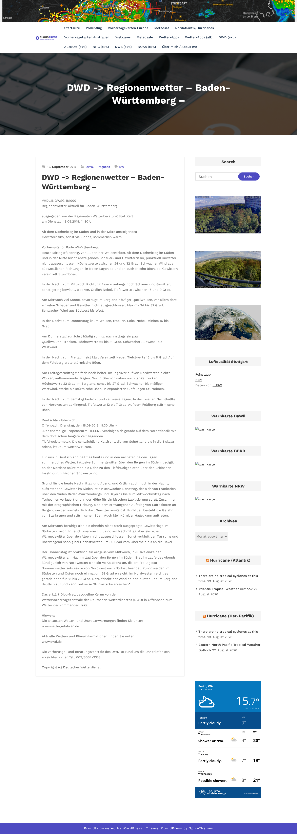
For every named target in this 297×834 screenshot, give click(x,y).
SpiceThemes (201, 828)
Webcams (123, 37)
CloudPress (171, 828)
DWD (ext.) (227, 37)
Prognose (103, 167)
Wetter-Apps (169, 37)
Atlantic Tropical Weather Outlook (225, 589)
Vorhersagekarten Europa (128, 28)
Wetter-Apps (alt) (199, 37)
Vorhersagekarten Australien (86, 37)
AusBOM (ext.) (75, 47)
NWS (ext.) (123, 47)
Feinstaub (203, 374)
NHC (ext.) (101, 47)
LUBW (217, 385)
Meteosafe (145, 37)
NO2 (198, 380)
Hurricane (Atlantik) (230, 560)
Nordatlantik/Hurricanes (194, 28)
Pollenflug (94, 28)
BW (121, 167)
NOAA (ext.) (147, 47)
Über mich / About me (179, 47)
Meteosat (161, 28)
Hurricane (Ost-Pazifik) (230, 615)
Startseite (72, 28)
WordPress (132, 828)
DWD (89, 167)
